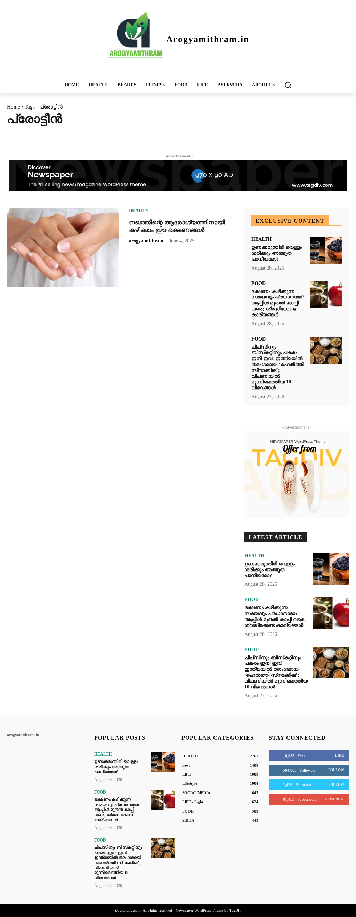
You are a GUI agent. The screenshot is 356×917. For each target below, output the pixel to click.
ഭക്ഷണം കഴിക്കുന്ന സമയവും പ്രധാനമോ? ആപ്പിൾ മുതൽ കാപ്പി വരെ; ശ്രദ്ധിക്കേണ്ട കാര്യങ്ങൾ (278, 303)
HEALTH (261, 239)
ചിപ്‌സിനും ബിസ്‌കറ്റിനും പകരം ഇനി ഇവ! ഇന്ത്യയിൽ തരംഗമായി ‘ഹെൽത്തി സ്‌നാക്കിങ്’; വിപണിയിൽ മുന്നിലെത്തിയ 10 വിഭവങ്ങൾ (118, 862)
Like (339, 755)
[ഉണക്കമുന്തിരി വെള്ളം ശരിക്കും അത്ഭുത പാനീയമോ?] (326, 250)
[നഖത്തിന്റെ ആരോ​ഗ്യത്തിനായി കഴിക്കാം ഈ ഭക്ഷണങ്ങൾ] (63, 247)
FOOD (258, 283)
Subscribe (334, 799)
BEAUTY (139, 210)
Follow (336, 770)
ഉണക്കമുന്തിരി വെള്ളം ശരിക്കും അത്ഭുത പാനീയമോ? (276, 253)
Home (13, 107)
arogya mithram (146, 241)
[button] (288, 85)
